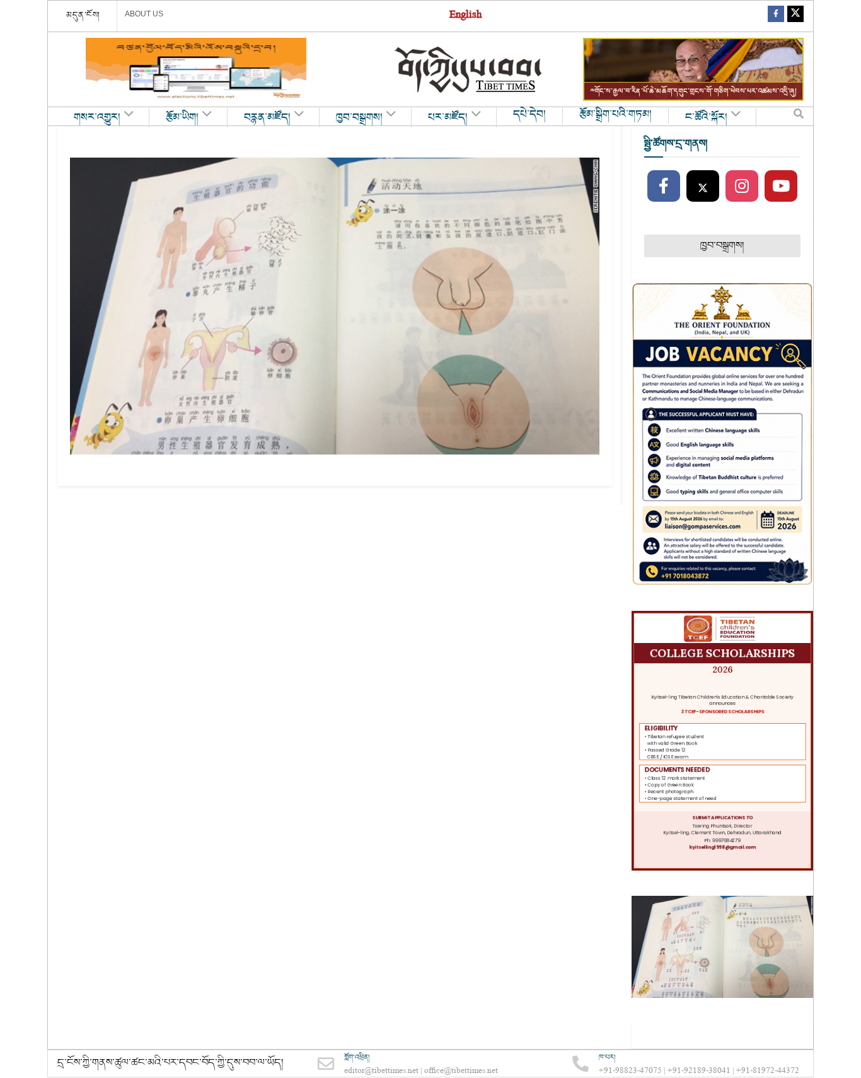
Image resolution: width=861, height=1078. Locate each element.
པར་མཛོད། (448, 118)
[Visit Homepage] (469, 70)
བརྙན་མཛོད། (267, 118)
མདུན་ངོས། (83, 15)
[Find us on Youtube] (781, 186)
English (465, 16)
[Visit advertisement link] (196, 69)
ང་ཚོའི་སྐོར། (706, 118)
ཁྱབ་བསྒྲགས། (359, 118)
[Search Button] (799, 116)
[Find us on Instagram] (741, 186)
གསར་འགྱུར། (97, 118)
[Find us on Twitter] (795, 16)
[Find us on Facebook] (776, 16)
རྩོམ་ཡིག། (182, 118)
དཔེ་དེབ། (529, 115)
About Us (144, 13)
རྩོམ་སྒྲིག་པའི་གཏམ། (615, 115)
